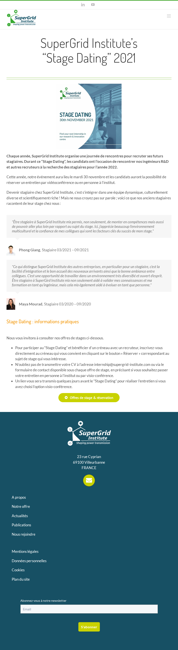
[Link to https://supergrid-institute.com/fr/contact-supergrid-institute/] (89, 480)
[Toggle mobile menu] (169, 16)
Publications (21, 525)
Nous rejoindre (23, 534)
